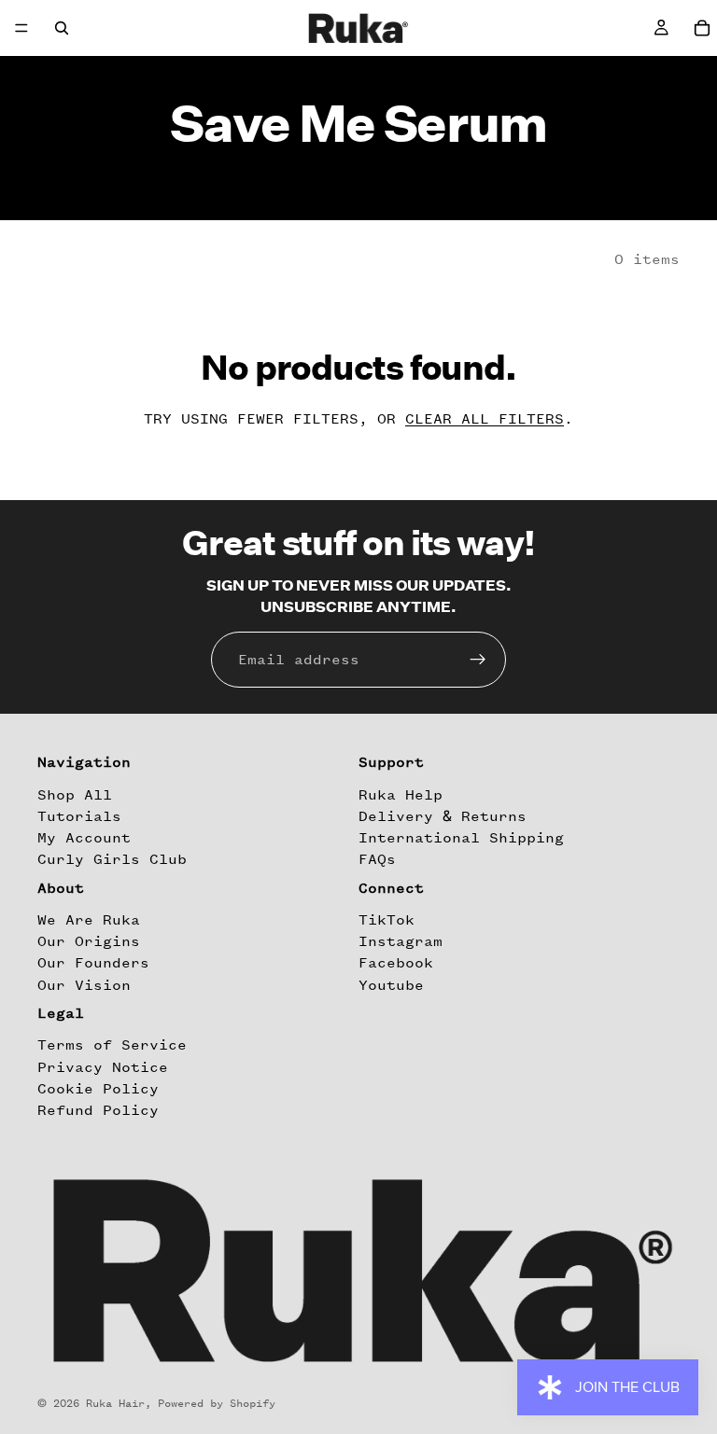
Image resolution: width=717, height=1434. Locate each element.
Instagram (400, 941)
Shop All (74, 795)
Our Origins (88, 941)
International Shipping (461, 837)
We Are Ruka (88, 920)
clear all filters (484, 419)
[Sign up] (478, 659)
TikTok (386, 920)
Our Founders (93, 963)
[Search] (61, 28)
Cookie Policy (98, 1088)
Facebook (395, 963)
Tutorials (79, 816)
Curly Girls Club (112, 859)
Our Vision (84, 985)
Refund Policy (98, 1110)
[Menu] (21, 28)
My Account (84, 837)
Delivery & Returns (442, 816)
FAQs (377, 859)
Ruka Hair (115, 1403)
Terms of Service (112, 1045)
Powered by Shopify (216, 1403)
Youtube (391, 985)
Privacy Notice (102, 1067)
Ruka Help (400, 795)
